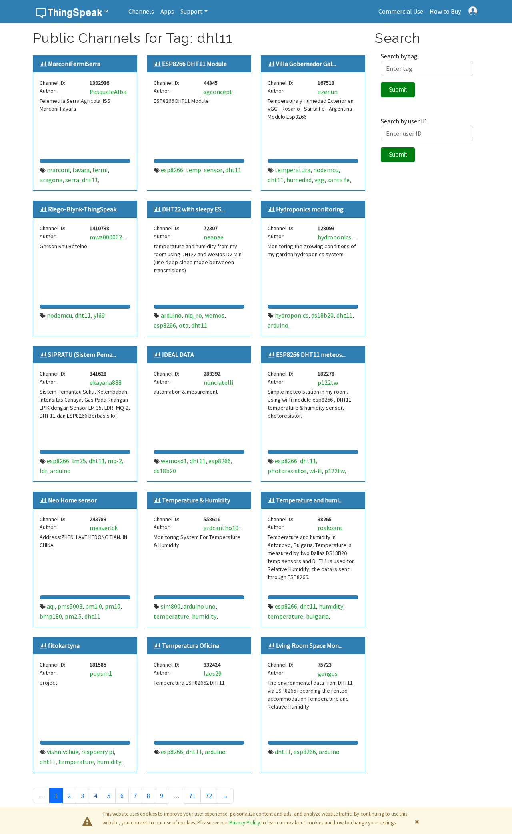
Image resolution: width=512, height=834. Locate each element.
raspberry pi (97, 752)
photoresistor (287, 471)
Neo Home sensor (72, 500)
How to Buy (445, 11)
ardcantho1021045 (229, 528)
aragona (51, 180)
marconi (58, 170)
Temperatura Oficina (190, 645)
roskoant (330, 528)
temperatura (292, 170)
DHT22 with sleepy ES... (193, 209)
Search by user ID (404, 121)
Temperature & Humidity (196, 500)
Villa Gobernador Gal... (306, 64)
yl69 (99, 315)
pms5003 (70, 606)
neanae (214, 237)
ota (183, 325)
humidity (204, 616)
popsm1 (101, 673)
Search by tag (399, 56)
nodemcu (325, 170)
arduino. (279, 325)
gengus (328, 673)
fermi (100, 170)
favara (81, 170)
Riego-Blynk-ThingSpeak (82, 209)
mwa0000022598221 (117, 237)
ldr (43, 471)
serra (72, 180)
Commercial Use (400, 11)
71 (192, 796)
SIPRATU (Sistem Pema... (82, 354)
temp (193, 170)
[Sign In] (472, 10)
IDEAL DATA (178, 354)
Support (191, 11)
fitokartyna (64, 645)
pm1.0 (93, 606)
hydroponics (291, 315)
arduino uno (199, 606)
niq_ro (193, 315)
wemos (214, 315)
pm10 (112, 606)
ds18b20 (322, 315)
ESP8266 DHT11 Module (194, 64)
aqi (51, 606)
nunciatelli (218, 382)
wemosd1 (174, 461)
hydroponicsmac (340, 237)
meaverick (104, 528)
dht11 (90, 180)
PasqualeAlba (108, 92)
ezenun (328, 92)
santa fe (338, 180)
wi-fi (315, 471)
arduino (171, 315)
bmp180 (51, 616)
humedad (299, 180)
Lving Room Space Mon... (309, 645)
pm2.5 (73, 616)
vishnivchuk (62, 752)
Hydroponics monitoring (310, 209)
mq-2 (115, 461)
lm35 (79, 461)
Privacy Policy (244, 822)
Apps (167, 11)
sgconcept (218, 92)
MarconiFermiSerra (74, 64)
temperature (171, 616)
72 (209, 796)
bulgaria (317, 616)
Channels (141, 11)
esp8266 (172, 170)
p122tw (328, 382)
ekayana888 (106, 382)
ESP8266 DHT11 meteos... (311, 354)
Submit (398, 89)
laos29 (213, 673)
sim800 (170, 606)
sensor (213, 170)
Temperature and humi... (309, 500)
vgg (319, 180)
